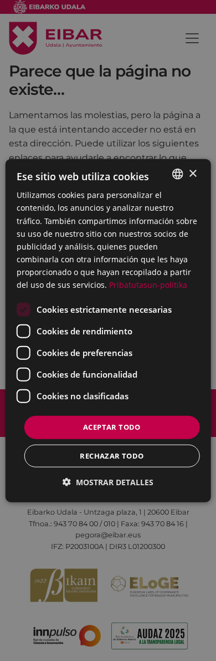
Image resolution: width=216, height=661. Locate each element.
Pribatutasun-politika (148, 284)
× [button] (192, 173)
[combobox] (177, 174)
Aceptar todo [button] (112, 427)
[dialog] (108, 330)
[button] (108, 481)
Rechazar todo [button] (111, 455)
